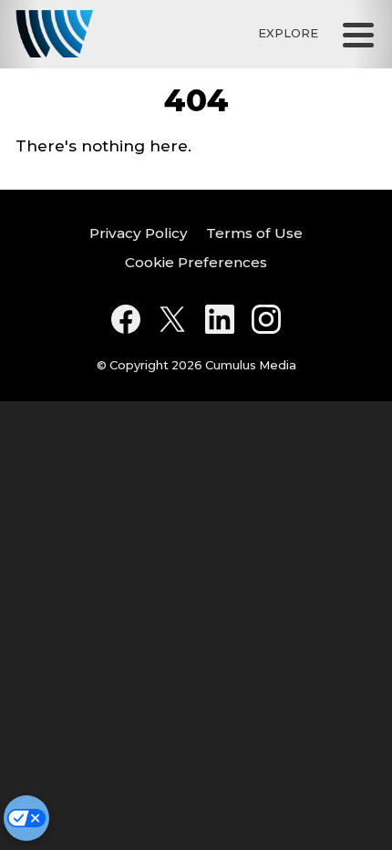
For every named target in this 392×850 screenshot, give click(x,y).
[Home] (54, 33)
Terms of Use (254, 233)
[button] (358, 34)
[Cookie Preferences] (26, 818)
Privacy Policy (138, 233)
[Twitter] (172, 319)
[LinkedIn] (219, 319)
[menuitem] (138, 234)
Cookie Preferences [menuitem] (196, 262)
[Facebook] (125, 319)
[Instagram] (266, 319)
